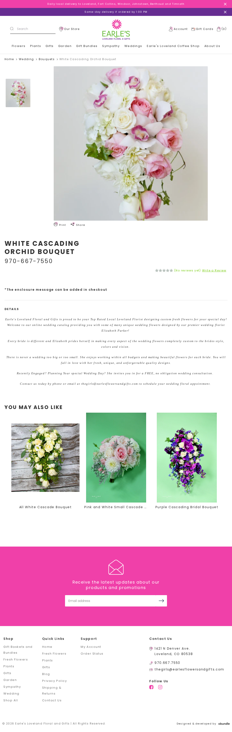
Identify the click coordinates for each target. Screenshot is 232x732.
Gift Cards (204, 29)
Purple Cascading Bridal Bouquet (186, 507)
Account (181, 29)
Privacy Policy (54, 681)
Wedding (11, 693)
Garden (65, 46)
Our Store (72, 29)
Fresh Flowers (15, 659)
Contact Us (52, 700)
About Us (212, 46)
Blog (46, 674)
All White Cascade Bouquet (45, 507)
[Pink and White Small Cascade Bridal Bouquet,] (116, 458)
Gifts (50, 46)
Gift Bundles (87, 46)
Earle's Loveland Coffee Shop (173, 46)
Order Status (92, 653)
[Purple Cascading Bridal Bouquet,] (187, 458)
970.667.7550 (167, 663)
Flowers (19, 46)
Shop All (10, 700)
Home (47, 647)
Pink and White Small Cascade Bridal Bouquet (116, 507)
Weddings (133, 46)
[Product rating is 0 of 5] (164, 270)
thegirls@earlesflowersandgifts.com (189, 669)
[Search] (11, 29)
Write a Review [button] (214, 270)
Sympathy (111, 46)
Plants (35, 46)
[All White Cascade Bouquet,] (45, 458)
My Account (91, 647)
